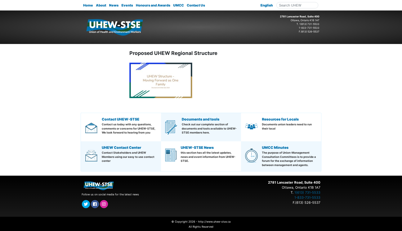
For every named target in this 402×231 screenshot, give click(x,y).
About (101, 5)
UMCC (178, 5)
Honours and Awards (153, 5)
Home (88, 5)
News (114, 5)
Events (127, 5)
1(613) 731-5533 (309, 24)
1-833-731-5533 (309, 27)
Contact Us (196, 5)
